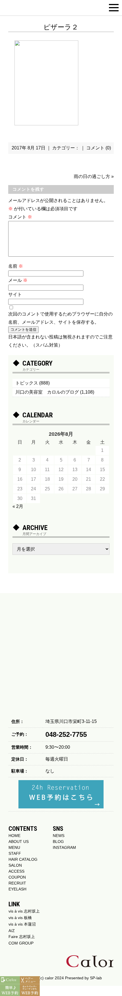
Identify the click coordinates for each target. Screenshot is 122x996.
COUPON (17, 877)
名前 (15, 266)
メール (18, 280)
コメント (20, 216)
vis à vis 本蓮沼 (22, 924)
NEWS (58, 835)
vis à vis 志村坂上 (24, 911)
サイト (15, 294)
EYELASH (17, 889)
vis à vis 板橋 (20, 917)
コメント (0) (98, 147)
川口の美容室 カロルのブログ (47, 392)
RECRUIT (17, 883)
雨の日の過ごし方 (92, 176)
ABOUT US (19, 841)
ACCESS (16, 871)
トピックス (26, 383)
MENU (14, 847)
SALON (15, 865)
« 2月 (17, 506)
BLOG (58, 841)
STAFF (15, 853)
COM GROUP (21, 943)
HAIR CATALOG (23, 859)
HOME (14, 835)
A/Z (12, 930)
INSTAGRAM (64, 847)
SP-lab (96, 978)
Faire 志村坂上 (22, 936)
